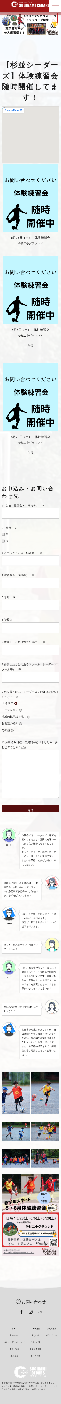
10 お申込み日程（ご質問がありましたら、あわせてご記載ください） (30, 744)
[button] (55, 6)
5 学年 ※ (30, 672)
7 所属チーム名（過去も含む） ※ (30, 694)
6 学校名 (30, 683)
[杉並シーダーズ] (30, 4)
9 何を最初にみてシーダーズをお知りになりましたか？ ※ (30, 719)
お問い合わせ (34, 1302)
